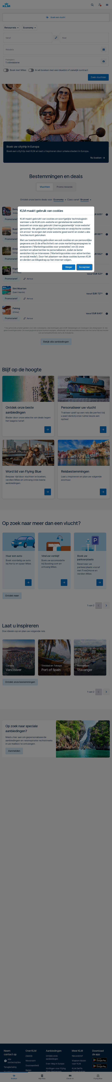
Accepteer (84, 267)
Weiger (68, 267)
